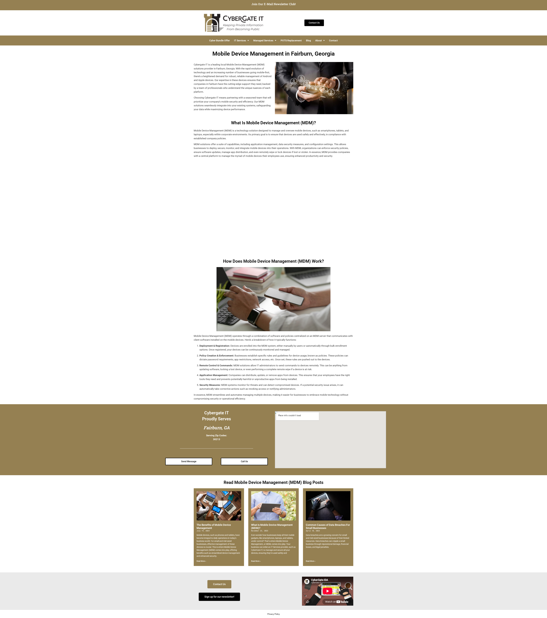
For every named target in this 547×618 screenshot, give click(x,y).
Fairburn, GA (217, 427)
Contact (333, 40)
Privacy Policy (273, 614)
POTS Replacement (291, 40)
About (318, 40)
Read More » (201, 561)
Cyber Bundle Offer (219, 40)
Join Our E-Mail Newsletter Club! (273, 4)
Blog (308, 40)
